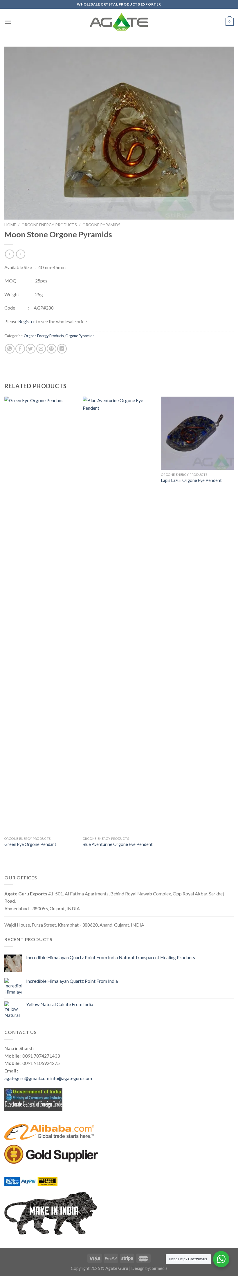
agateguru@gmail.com (26, 1078)
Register (26, 321)
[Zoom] (12, 212)
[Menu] (7, 22)
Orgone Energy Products (49, 224)
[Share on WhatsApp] (10, 349)
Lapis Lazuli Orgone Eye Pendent (191, 480)
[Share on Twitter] (30, 349)
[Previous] (4, 630)
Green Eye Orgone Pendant (30, 844)
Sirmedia (159, 1268)
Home (10, 224)
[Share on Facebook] (20, 349)
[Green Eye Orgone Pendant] (40, 615)
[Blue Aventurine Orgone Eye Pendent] (119, 615)
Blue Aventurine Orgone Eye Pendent (118, 844)
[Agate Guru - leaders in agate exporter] (119, 22)
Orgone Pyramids (101, 224)
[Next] (233, 630)
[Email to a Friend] (41, 349)
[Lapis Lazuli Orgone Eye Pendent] (197, 433)
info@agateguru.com (71, 1078)
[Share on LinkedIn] (62, 349)
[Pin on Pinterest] (51, 349)
